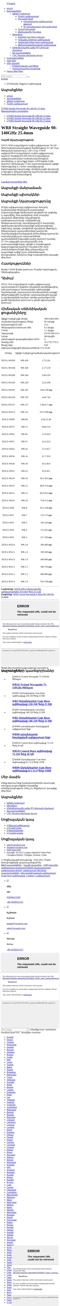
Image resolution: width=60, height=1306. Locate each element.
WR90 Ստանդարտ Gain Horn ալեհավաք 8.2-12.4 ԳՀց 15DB (31, 769)
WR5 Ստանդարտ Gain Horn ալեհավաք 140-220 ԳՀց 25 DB (32, 719)
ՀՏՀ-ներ (11, 61)
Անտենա (17, 34)
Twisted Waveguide (26, 29)
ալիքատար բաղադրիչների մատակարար (26, 868)
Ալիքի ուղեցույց (21, 14)
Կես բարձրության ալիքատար (38, 873)
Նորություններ (15, 58)
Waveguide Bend (25, 19)
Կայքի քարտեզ (32, 865)
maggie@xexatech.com (17, 923)
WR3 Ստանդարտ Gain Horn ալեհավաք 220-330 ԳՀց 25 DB (32, 703)
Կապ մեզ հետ (15, 71)
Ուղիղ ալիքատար (28, 16)
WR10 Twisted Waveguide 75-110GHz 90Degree (29, 686)
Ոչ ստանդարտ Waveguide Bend (40, 27)
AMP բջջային (50, 865)
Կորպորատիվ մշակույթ (26, 68)
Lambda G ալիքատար (38, 876)
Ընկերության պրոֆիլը (25, 66)
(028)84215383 (13, 897)
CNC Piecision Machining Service (27, 55)
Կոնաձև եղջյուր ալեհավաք (34, 40)
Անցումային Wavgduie (29, 32)
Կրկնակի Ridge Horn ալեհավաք (35, 42)
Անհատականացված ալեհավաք (37, 45)
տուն (10, 8)
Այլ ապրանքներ (21, 53)
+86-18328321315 (15, 902)
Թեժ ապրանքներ (11, 865)
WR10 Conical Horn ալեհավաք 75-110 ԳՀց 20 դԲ (32, 753)
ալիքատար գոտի (11, 870)
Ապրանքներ (14, 11)
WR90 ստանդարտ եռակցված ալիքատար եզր (31, 736)
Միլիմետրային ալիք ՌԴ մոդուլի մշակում (30, 808)
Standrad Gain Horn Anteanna (31, 37)
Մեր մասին (13, 63)
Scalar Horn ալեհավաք (13, 876)
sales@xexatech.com (16, 928)
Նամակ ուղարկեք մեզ (14, 182)
